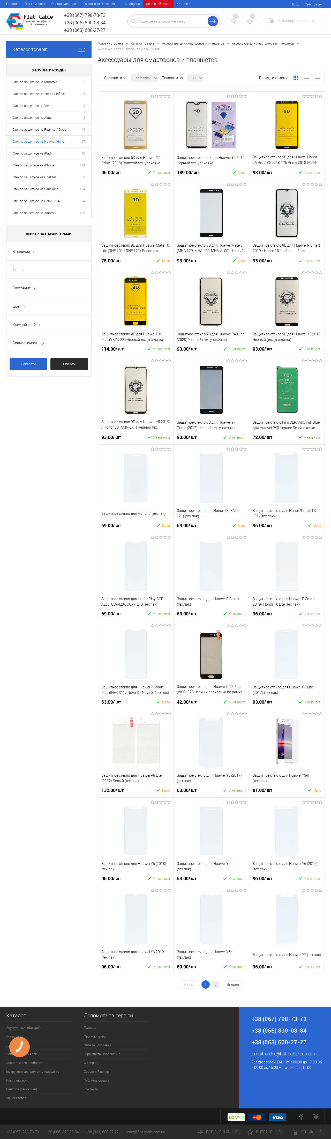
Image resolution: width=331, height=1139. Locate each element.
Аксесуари (14, 1036)
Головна (12, 4)
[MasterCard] (256, 1117)
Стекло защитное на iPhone (33, 165)
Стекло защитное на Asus (32, 118)
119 (82, 165)
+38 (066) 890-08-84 (62, 1132)
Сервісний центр (158, 4)
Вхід (295, 4)
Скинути (69, 364)
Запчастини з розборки (24, 1063)
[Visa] (277, 1117)
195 (82, 213)
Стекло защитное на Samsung (35, 189)
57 (83, 141)
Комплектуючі (17, 1080)
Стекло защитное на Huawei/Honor (39, 141)
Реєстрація (313, 4)
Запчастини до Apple (22, 1054)
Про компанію (35, 4)
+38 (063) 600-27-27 (102, 1132)
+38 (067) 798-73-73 (22, 1132)
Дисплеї (12, 1045)
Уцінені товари (17, 1098)
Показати (28, 364)
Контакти (183, 4)
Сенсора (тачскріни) (21, 1089)
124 (82, 189)
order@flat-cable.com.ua (290, 1053)
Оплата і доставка (64, 4)
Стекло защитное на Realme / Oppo (39, 129)
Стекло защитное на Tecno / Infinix (39, 94)
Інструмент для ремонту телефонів (32, 1072)
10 (83, 153)
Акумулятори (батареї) (23, 1028)
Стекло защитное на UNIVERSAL (37, 201)
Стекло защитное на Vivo (31, 106)
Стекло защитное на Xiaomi (34, 213)
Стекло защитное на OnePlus (35, 177)
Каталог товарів (30, 49)
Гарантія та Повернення (101, 4)
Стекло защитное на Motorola (35, 82)
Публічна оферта (96, 1080)
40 (83, 129)
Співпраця (132, 4)
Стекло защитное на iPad (32, 153)
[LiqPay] (236, 1117)
